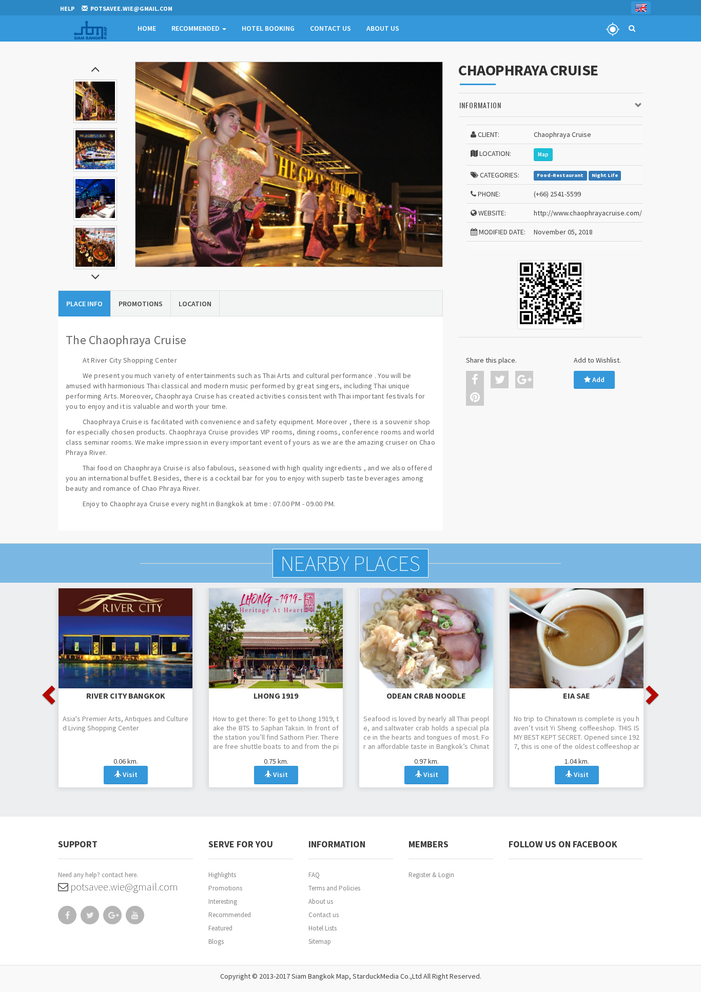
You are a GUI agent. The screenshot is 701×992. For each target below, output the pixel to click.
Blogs (216, 941)
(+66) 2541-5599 (557, 194)
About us (320, 901)
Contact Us (330, 28)
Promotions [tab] (141, 303)
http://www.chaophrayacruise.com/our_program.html (615, 212)
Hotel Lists (322, 928)
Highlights (222, 874)
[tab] (550, 105)
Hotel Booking (268, 28)
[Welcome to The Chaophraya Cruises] (288, 164)
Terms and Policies (334, 888)
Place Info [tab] (84, 303)
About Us (382, 28)
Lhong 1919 (276, 695)
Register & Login (431, 874)
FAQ (314, 874)
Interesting (222, 901)
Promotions (225, 888)
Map (543, 154)
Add (598, 379)
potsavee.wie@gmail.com (123, 886)
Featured (220, 928)
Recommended (196, 28)
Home (147, 28)
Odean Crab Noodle (426, 695)
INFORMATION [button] (480, 105)
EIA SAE (576, 695)
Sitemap (319, 941)
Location (195, 303)
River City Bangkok (125, 695)
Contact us (323, 914)
